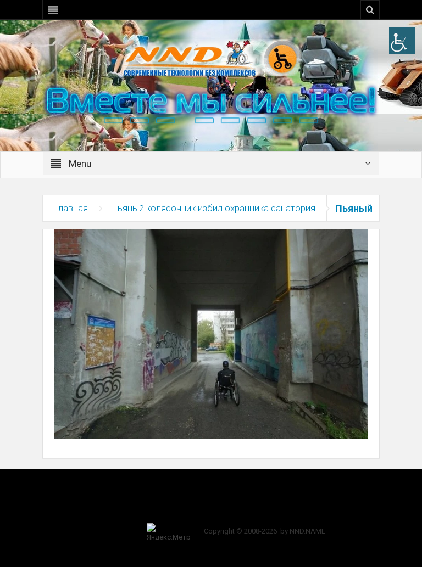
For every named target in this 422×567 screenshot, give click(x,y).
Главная (71, 208)
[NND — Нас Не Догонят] (211, 57)
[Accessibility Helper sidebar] (402, 40)
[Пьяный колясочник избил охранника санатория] (211, 333)
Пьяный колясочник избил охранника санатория (212, 208)
